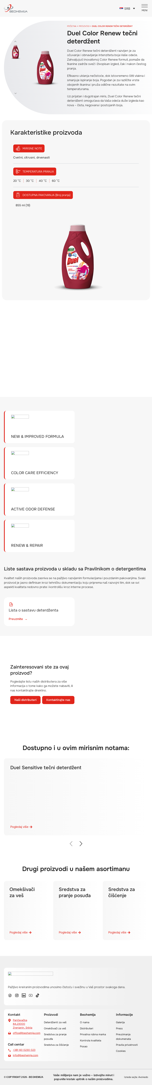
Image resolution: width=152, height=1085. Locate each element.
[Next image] (15, 93)
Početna (71, 26)
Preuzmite (18, 619)
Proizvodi (84, 26)
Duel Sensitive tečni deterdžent (45, 768)
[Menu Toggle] (144, 8)
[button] (71, 843)
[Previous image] (15, 41)
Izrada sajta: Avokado (136, 1077)
